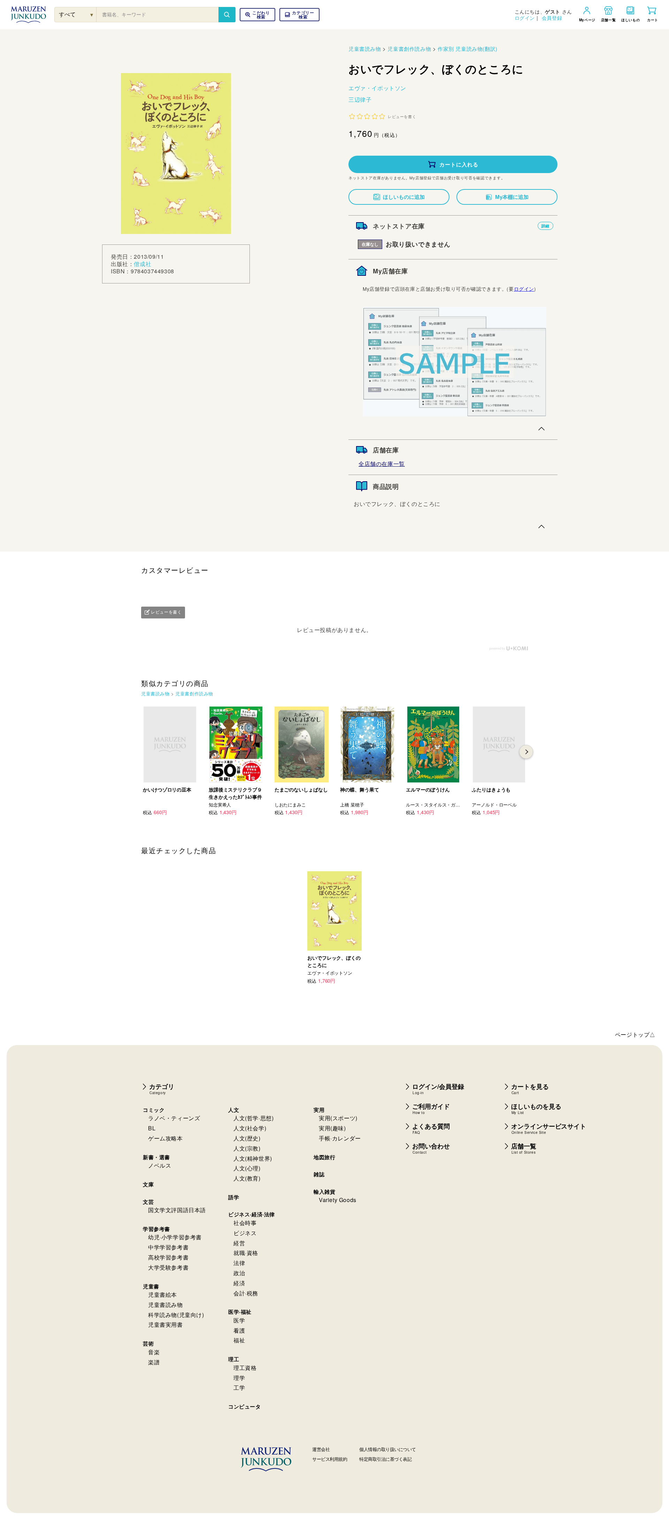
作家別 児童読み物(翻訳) (468, 48)
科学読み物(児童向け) (176, 1315)
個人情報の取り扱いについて (387, 1449)
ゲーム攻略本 (165, 1138)
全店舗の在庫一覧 (382, 464)
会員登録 (552, 17)
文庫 (148, 1184)
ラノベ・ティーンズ (174, 1118)
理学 (239, 1378)
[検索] (226, 14)
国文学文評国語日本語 (177, 1210)
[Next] (526, 752)
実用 (319, 1110)
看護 (239, 1330)
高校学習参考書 (168, 1257)
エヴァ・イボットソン (377, 88)
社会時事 (244, 1223)
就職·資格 (245, 1253)
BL (151, 1128)
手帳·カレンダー (340, 1138)
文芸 (148, 1202)
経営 (239, 1243)
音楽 (154, 1352)
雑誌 (319, 1174)
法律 (239, 1263)
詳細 (545, 225)
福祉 (239, 1340)
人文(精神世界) (252, 1158)
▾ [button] (91, 14)
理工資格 (244, 1368)
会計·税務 (245, 1293)
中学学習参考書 (168, 1247)
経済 (239, 1283)
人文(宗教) (247, 1148)
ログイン (525, 17)
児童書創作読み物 (409, 48)
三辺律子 (359, 99)
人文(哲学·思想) (253, 1118)
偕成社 (142, 264)
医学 (239, 1320)
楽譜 (154, 1362)
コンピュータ (244, 1406)
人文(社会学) (249, 1128)
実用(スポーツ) (338, 1118)
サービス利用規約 (329, 1459)
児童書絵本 (162, 1295)
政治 (239, 1273)
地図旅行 (324, 1157)
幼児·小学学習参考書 (175, 1237)
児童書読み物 (364, 48)
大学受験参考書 (168, 1267)
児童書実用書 (165, 1324)
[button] (299, 14)
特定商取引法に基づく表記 (385, 1459)
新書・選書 (156, 1157)
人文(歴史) (247, 1138)
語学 (233, 1197)
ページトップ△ (635, 1034)
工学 (239, 1387)
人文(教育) (247, 1178)
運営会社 (321, 1449)
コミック (153, 1110)
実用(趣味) (332, 1128)
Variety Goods (337, 1200)
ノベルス (159, 1165)
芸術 (148, 1343)
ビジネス (244, 1233)
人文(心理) (247, 1168)
